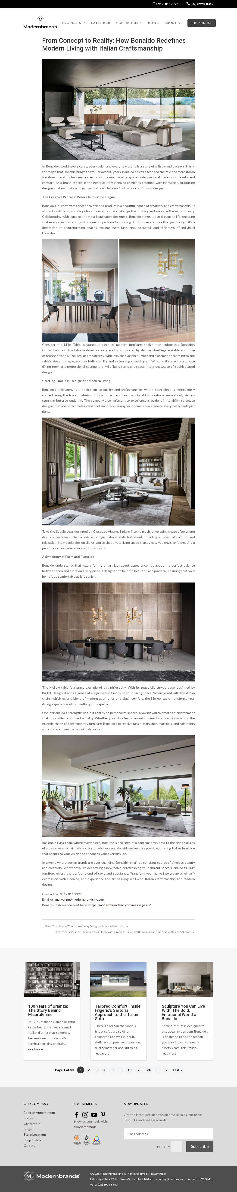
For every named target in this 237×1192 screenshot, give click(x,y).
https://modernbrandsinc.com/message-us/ (119, 905)
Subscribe (200, 1146)
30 (149, 1070)
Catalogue (101, 23)
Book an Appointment (39, 1112)
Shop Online (32, 1140)
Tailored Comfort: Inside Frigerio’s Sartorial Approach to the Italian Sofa (117, 1012)
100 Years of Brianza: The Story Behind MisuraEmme (48, 1010)
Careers (29, 1145)
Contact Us (32, 1124)
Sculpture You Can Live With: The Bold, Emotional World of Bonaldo (183, 1012)
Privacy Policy (158, 1173)
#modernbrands (85, 1127)
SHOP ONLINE (201, 23)
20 (139, 1070)
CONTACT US (127, 23)
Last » (177, 1070)
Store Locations (35, 1134)
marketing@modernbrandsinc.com (80, 899)
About (171, 23)
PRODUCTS (71, 23)
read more (35, 1049)
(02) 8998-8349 (201, 4)
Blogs (153, 23)
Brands (29, 1118)
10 (129, 1070)
